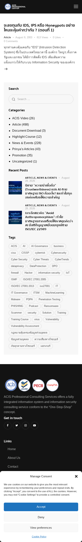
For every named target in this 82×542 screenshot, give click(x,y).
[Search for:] (41, 99)
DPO (54, 266)
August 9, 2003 (23, 37)
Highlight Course (23, 136)
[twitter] (16, 425)
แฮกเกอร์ (45, 346)
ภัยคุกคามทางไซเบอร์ (23, 346)
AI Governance (39, 246)
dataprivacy (17, 266)
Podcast (33, 306)
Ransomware (51, 306)
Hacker (28, 272)
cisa (13, 252)
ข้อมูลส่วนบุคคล (20, 339)
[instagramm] (25, 425)
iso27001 (45, 286)
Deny (41, 517)
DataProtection (38, 266)
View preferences (41, 527)
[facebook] (7, 425)
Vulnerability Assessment (25, 326)
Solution (46, 312)
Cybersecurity (58, 252)
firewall (15, 272)
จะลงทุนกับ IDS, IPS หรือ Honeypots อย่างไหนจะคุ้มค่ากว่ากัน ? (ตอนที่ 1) (39, 27)
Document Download (26, 130)
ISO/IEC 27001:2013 (22, 286)
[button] (76, 476)
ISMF (14, 279)
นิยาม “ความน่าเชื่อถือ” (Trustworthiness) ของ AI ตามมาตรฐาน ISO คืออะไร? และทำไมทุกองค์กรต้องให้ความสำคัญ (48, 191)
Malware (15, 299)
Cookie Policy (39, 536)
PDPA (29, 299)
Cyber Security (19, 259)
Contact (13, 466)
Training (61, 312)
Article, (31, 178)
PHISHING (17, 306)
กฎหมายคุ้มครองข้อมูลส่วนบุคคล (29, 332)
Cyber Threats (41, 259)
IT (57, 286)
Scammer (16, 312)
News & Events (22, 143)
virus (37, 319)
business (59, 246)
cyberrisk (40, 252)
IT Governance (19, 292)
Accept (41, 506)
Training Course (19, 319)
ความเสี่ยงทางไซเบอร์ (46, 339)
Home (12, 449)
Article (7, 37)
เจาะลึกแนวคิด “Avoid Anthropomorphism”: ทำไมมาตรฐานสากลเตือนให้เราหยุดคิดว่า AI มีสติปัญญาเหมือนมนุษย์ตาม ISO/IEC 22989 (49, 221)
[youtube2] (34, 425)
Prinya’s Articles (23, 149)
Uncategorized (22, 161)
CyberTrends (62, 259)
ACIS (14, 246)
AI (24, 246)
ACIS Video (20, 118)
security (32, 312)
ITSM (36, 292)
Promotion (19, 155)
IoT (68, 272)
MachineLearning (54, 292)
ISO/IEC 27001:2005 (34, 279)
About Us (14, 457)
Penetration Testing (49, 299)
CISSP (25, 252)
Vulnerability (52, 319)
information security (49, 272)
